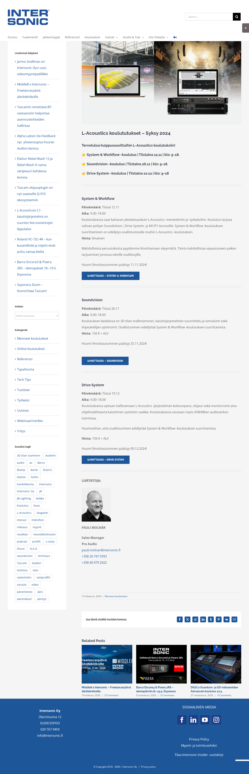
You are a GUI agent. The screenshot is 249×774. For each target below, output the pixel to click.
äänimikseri (24, 599)
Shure (21, 548)
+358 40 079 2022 (94, 562)
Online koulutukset (31, 349)
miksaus (22, 527)
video (35, 584)
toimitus (22, 570)
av (30, 462)
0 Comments (111, 695)
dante (34, 470)
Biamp (21, 470)
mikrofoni (38, 520)
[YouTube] (205, 719)
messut (21, 520)
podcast (22, 541)
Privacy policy (148, 766)
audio (20, 462)
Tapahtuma (25, 369)
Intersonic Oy (25, 491)
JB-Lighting (24, 498)
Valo (35, 570)
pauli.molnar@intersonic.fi (101, 550)
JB (40, 491)
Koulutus (23, 505)
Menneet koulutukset (116, 596)
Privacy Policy (199, 739)
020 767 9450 (50, 729)
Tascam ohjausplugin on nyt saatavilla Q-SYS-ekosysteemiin (35, 193)
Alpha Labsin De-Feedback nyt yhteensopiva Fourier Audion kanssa (36, 142)
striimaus (44, 556)
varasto (21, 584)
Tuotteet (23, 390)
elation (21, 477)
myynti (37, 527)
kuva (37, 505)
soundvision (25, 556)
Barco (41, 462)
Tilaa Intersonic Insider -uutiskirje (199, 755)
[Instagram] (216, 719)
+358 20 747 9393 (94, 556)
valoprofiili (43, 577)
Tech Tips (24, 379)
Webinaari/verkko (30, 421)
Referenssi (24, 359)
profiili (36, 541)
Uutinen (23, 410)
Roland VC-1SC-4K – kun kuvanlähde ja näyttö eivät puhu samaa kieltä (36, 245)
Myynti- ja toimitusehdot (199, 745)
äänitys (41, 599)
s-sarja (50, 541)
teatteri (36, 563)
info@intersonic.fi (50, 735)
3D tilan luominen (28, 455)
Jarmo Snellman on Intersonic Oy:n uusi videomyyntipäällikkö (32, 67)
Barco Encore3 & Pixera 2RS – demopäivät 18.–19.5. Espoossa (37, 268)
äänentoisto (24, 592)
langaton (42, 513)
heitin (35, 477)
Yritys (21, 431)
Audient (50, 455)
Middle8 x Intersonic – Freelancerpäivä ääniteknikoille (33, 90)
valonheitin (24, 577)
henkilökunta (25, 484)
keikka (40, 498)
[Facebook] (182, 719)
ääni (40, 592)
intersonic (45, 484)
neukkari (22, 534)
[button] (85, 671)
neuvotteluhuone (44, 534)
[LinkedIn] (193, 719)
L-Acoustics (24, 513)
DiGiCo (47, 470)
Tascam (22, 563)
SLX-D (33, 548)
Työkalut (23, 400)
